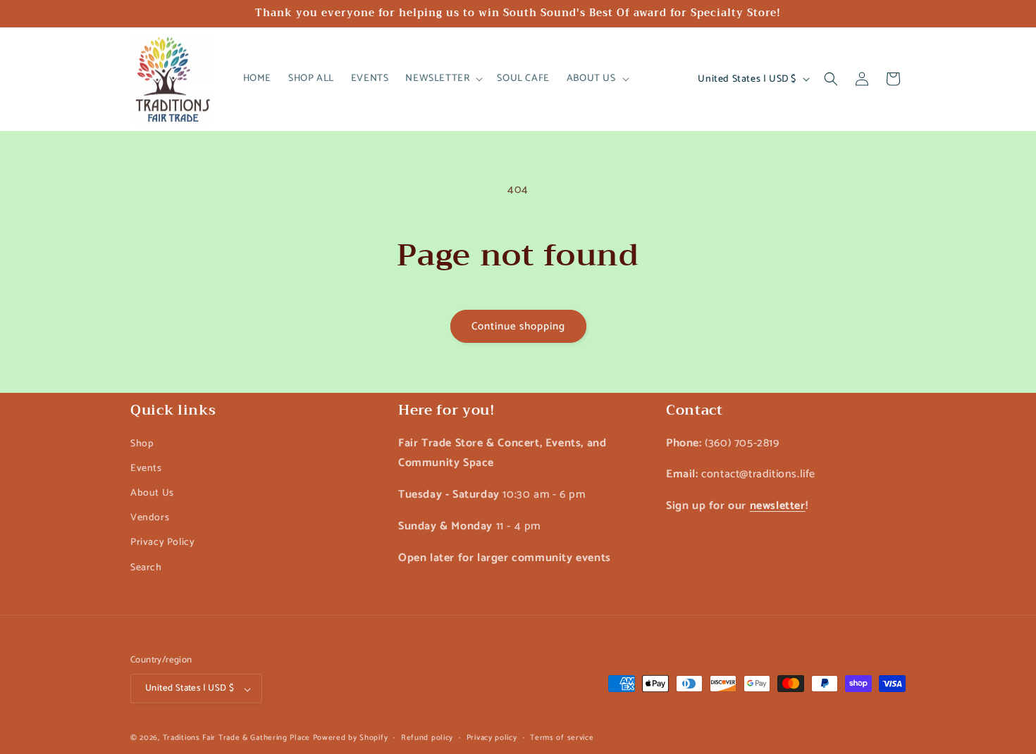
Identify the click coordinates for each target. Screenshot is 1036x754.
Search (146, 567)
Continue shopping (518, 326)
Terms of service (561, 737)
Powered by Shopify (350, 738)
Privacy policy (492, 737)
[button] (442, 79)
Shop (141, 443)
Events (146, 468)
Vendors (149, 518)
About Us (152, 492)
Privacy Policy (162, 542)
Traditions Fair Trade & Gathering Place (236, 738)
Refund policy (427, 737)
